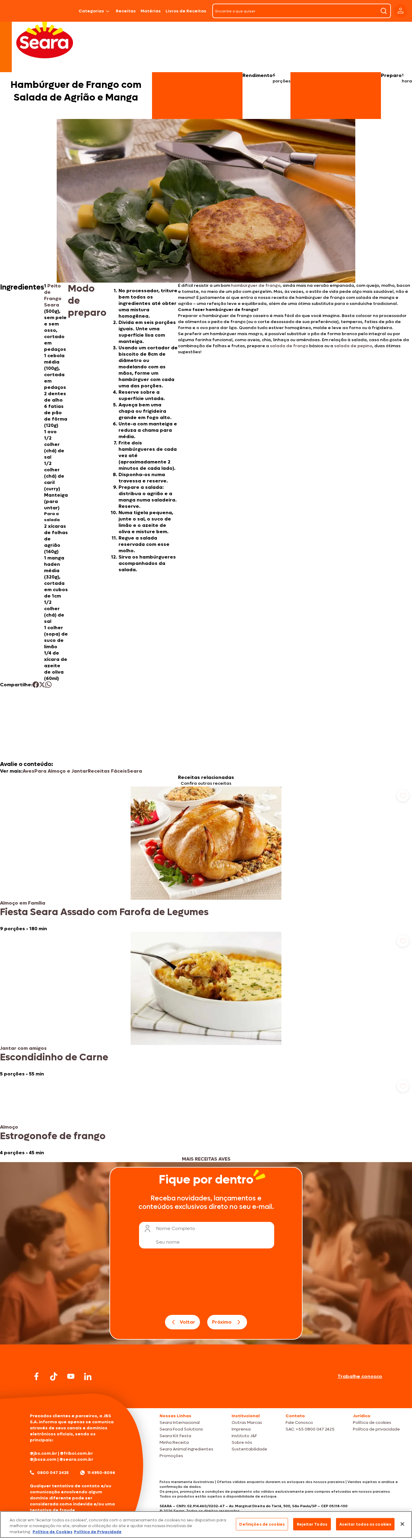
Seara (134, 771)
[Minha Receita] (21, 11)
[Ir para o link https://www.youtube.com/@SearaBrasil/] (70, 1376)
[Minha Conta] (400, 11)
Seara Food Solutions (181, 1429)
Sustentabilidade (249, 1449)
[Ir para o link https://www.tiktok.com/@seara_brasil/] (53, 1376)
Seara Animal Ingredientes (186, 1449)
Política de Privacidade (98, 1531)
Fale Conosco (299, 1422)
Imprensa (241, 1429)
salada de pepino (353, 346)
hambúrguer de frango (255, 285)
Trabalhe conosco (360, 1376)
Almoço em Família (22, 903)
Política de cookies (372, 1422)
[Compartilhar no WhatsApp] (48, 684)
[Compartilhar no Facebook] (36, 684)
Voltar (187, 1322)
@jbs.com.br (43, 1453)
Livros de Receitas (186, 11)
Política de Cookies (52, 1531)
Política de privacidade (376, 1429)
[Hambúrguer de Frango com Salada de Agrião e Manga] (60, 11)
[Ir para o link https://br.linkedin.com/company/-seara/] (87, 1376)
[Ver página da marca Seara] (45, 39)
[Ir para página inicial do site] (206, 1396)
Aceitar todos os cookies (365, 1524)
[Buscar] (383, 11)
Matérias (151, 11)
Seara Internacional (180, 1422)
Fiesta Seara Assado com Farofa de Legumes (104, 912)
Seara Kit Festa (175, 1436)
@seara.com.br (76, 1459)
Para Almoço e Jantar (61, 771)
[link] (206, 859)
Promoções (171, 1456)
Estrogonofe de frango (53, 1136)
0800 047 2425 (53, 1473)
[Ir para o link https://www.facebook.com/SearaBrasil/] (36, 1376)
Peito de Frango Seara (53, 295)
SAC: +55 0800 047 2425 (310, 1429)
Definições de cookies (262, 1524)
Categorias (91, 11)
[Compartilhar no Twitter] (42, 684)
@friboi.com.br (76, 1453)
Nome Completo (175, 1228)
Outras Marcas (247, 1422)
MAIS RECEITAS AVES (206, 1159)
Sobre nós (242, 1442)
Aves (28, 771)
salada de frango (289, 346)
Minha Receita (174, 1442)
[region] (206, 1524)
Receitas (126, 11)
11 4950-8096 (101, 1473)
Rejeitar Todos (312, 1524)
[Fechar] (402, 1523)
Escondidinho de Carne (54, 1057)
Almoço (9, 1127)
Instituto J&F (244, 1436)
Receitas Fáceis (107, 771)
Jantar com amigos (23, 1048)
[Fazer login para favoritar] (403, 796)
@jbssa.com (43, 1459)
